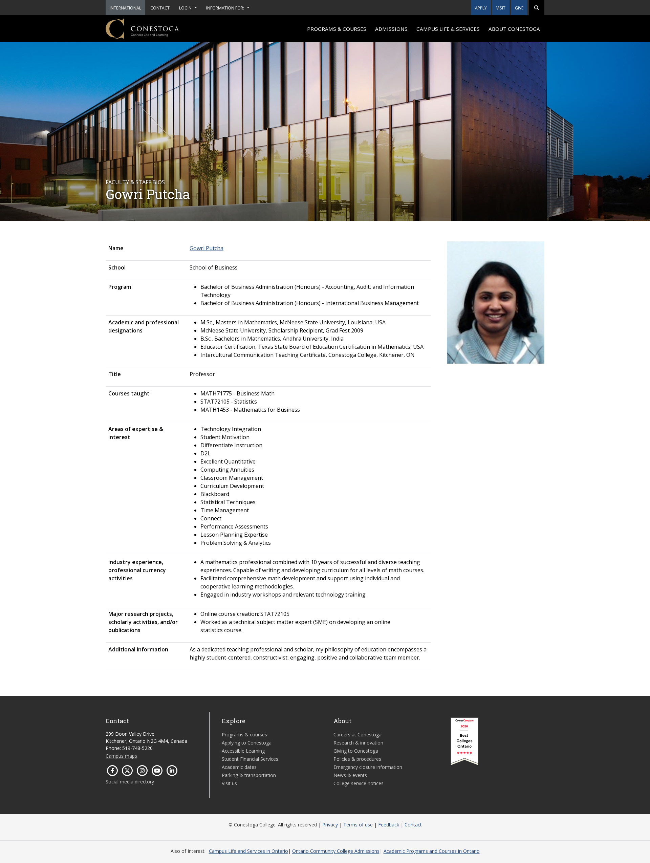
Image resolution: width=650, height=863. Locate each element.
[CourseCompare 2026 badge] (464, 741)
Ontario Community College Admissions (336, 851)
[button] (536, 7)
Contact (413, 824)
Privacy (330, 824)
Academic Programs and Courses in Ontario (432, 851)
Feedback (388, 824)
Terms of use (358, 824)
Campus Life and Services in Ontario (248, 851)
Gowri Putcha (206, 248)
